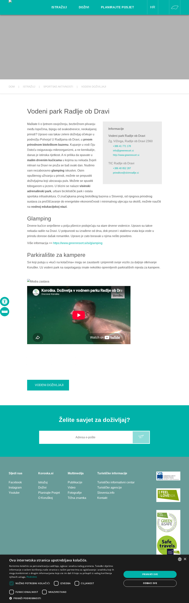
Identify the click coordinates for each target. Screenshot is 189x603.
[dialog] (94, 579)
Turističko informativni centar (116, 482)
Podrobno (32, 577)
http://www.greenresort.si (126, 155)
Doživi (42, 487)
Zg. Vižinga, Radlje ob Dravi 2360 (130, 141)
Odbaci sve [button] (150, 583)
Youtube (14, 492)
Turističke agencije (109, 487)
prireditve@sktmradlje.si (126, 172)
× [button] (184, 559)
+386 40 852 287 (122, 168)
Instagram (15, 487)
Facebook (15, 482)
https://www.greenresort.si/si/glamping (78, 243)
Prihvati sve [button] (150, 574)
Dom (12, 86)
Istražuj (43, 482)
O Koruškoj (45, 497)
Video (71, 487)
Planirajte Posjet (49, 492)
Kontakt (102, 497)
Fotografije (75, 492)
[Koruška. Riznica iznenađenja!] (26, 4)
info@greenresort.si (123, 150)
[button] (64, 598)
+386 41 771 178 (122, 146)
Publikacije (75, 482)
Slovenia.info (105, 492)
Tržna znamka (77, 497)
